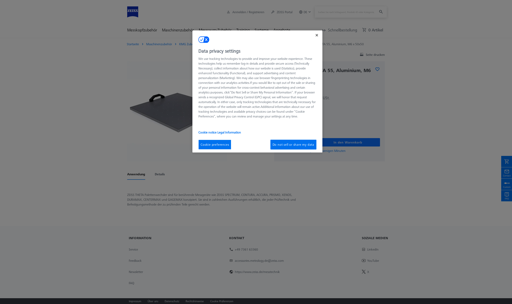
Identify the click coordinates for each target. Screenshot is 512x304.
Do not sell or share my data (293, 144)
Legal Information (229, 132)
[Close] (316, 35)
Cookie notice (207, 132)
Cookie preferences (215, 144)
